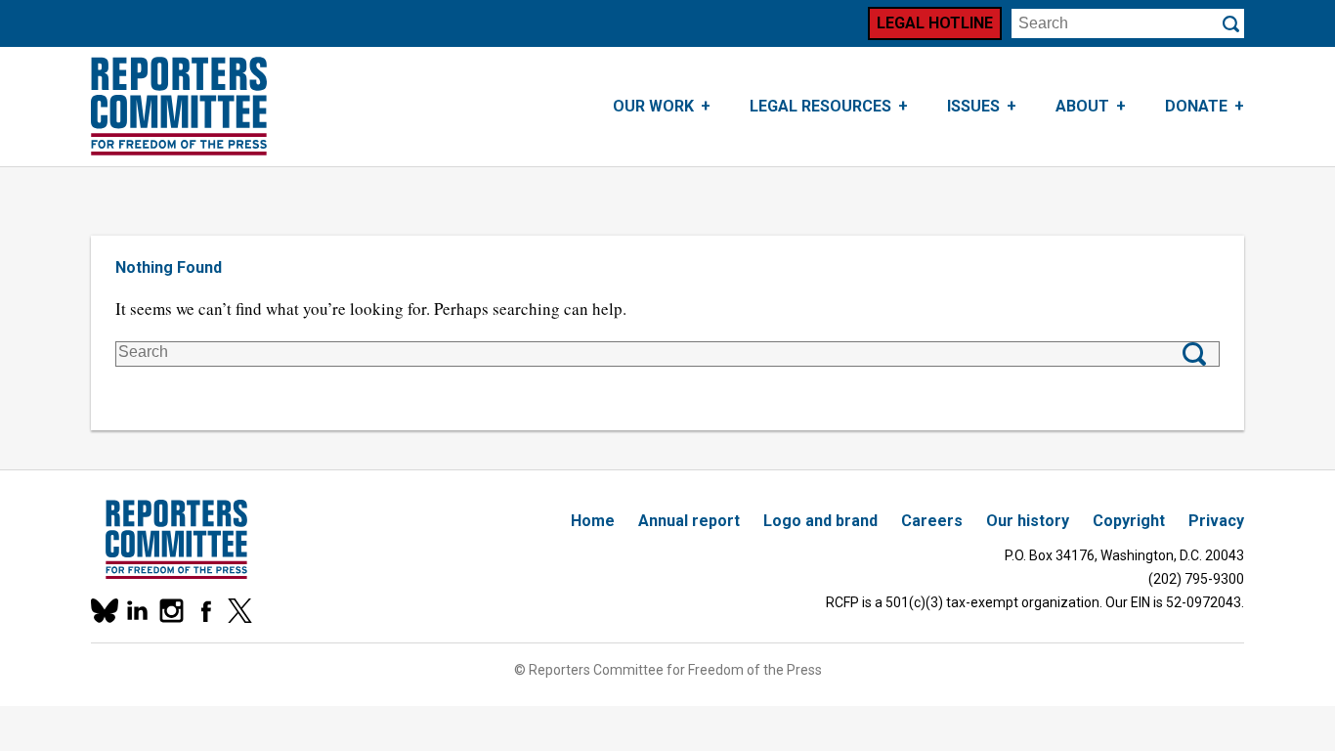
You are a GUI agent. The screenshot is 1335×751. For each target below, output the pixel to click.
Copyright (1129, 520)
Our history (1027, 520)
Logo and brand (820, 520)
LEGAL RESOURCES (820, 106)
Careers (932, 520)
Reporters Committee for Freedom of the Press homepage (179, 106)
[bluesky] (103, 610)
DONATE (1196, 106)
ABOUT (1082, 106)
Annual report (689, 520)
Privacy (1216, 520)
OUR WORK (653, 106)
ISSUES (973, 106)
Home (593, 520)
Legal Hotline (935, 23)
